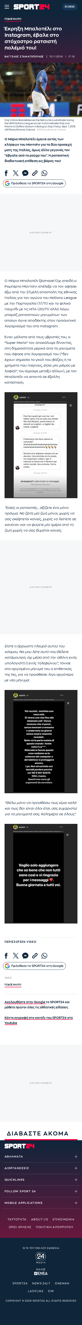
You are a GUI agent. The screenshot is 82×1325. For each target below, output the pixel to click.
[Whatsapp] (44, 173)
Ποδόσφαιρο (13, 985)
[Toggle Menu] (7, 7)
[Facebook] (6, 173)
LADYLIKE (36, 1291)
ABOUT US (39, 1219)
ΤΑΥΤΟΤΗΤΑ (17, 1219)
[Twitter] (16, 173)
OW (51, 1291)
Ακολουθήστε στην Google (25, 1002)
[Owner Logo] (41, 1257)
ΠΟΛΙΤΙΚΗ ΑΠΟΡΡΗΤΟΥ (54, 1227)
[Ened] (41, 1273)
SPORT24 (20, 1283)
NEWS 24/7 (41, 1283)
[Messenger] (25, 173)
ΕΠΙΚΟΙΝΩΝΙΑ (63, 1219)
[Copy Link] (35, 173)
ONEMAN (62, 1283)
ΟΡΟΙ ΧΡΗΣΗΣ (20, 1227)
